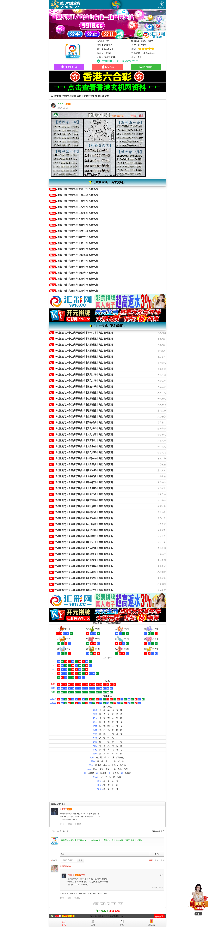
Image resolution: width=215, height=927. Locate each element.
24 (80, 824)
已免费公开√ (68, 916)
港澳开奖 (63, 809)
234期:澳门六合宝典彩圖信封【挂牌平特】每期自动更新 (81, 530)
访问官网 (148, 67)
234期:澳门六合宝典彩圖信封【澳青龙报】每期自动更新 (81, 578)
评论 (122, 924)
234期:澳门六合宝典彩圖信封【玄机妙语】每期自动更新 (81, 506)
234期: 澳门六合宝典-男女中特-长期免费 (74, 249)
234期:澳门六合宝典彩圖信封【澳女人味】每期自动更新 (81, 380)
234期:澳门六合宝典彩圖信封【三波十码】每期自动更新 (81, 386)
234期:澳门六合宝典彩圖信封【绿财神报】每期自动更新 (81, 410)
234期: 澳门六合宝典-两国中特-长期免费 (74, 284)
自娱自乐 (61, 104)
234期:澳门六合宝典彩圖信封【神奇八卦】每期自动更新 (81, 518)
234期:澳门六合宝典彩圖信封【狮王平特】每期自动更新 (81, 500)
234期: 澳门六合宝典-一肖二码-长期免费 (74, 195)
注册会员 (160, 831)
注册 (93, 924)
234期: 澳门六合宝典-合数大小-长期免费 (74, 273)
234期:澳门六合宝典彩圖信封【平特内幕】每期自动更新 (81, 332)
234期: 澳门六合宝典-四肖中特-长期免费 (74, 267)
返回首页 (161, 7)
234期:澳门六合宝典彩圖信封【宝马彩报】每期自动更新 (81, 572)
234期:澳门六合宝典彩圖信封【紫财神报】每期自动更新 (81, 392)
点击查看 (159, 916)
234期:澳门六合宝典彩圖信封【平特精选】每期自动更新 (81, 482)
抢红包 (151, 924)
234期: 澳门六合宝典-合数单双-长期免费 (74, 255)
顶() (78, 824)
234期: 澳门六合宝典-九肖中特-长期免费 (74, 219)
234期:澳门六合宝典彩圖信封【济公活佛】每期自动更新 (81, 422)
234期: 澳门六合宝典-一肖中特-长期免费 (74, 201)
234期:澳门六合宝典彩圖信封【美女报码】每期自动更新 (81, 452)
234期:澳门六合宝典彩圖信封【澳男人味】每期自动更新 (81, 374)
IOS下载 (109, 67)
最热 (162, 860)
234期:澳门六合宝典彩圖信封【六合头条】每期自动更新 (81, 446)
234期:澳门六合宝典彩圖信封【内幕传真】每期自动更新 (81, 560)
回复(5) (70, 824)
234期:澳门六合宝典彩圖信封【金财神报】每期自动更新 (81, 416)
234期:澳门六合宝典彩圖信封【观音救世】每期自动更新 (81, 440)
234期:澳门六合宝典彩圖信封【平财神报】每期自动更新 (81, 338)
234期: (58, 916)
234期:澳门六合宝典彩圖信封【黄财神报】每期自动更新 (81, 362)
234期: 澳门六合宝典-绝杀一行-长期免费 (74, 189)
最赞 (156, 860)
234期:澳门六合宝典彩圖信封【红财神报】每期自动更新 (81, 398)
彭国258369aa (65, 866)
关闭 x (198, 914)
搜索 (80, 860)
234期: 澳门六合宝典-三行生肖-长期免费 (74, 213)
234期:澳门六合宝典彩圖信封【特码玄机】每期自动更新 (81, 512)
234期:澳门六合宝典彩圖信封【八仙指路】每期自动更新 (81, 548)
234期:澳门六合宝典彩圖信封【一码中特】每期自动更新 (81, 458)
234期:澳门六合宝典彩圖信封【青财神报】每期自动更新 (81, 356)
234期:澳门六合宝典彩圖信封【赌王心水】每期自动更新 (81, 542)
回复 (156, 888)
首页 (63, 924)
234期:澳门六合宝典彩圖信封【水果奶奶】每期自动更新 (81, 476)
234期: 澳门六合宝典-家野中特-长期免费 (74, 225)
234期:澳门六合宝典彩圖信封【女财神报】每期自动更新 (81, 344)
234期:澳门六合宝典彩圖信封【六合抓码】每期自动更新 (81, 584)
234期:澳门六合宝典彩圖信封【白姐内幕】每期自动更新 (81, 524)
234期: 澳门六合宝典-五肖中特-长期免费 (74, 279)
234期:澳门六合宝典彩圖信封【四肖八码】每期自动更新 (81, 470)
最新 (151, 860)
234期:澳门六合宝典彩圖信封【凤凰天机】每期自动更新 (81, 494)
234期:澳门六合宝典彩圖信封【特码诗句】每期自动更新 (81, 554)
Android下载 (71, 67)
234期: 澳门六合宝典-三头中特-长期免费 (74, 207)
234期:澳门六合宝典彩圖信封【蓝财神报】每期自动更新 (81, 404)
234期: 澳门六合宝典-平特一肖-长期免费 (74, 243)
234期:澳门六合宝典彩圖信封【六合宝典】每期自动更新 (81, 464)
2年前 (62, 824)
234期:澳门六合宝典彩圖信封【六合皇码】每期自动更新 (81, 488)
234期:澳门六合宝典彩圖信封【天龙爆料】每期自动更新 (81, 428)
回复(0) (70, 898)
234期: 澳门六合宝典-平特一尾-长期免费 (74, 261)
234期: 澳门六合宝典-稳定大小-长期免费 (74, 237)
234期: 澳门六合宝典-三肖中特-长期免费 (74, 290)
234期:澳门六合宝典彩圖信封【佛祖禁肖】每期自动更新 (81, 536)
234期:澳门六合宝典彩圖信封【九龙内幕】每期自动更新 (81, 434)
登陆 (154, 831)
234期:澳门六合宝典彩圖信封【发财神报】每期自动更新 (81, 350)
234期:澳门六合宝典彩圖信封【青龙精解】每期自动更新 (81, 566)
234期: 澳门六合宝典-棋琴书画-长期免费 (74, 231)
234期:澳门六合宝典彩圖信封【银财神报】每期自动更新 (81, 368)
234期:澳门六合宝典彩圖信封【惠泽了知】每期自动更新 (81, 590)
